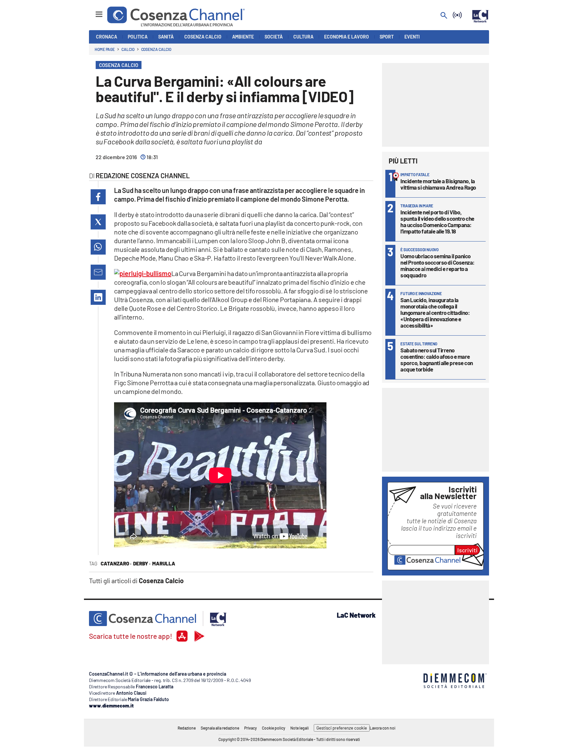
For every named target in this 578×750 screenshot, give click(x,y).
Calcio (127, 49)
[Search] (444, 16)
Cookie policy (273, 728)
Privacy (250, 728)
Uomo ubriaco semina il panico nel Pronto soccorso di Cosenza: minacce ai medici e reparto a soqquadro (437, 265)
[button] (98, 197)
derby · (142, 563)
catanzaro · (116, 563)
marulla (163, 563)
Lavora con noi (382, 728)
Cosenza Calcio (156, 49)
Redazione (187, 728)
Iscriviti (467, 550)
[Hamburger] (93, 11)
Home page (105, 49)
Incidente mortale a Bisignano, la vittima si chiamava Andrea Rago (438, 184)
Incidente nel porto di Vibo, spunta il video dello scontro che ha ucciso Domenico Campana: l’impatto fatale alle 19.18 (437, 221)
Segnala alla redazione (220, 728)
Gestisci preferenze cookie (341, 728)
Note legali (299, 728)
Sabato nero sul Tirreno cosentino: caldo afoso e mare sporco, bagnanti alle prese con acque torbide (436, 359)
